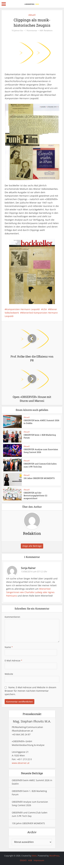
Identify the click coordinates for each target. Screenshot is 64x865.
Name (9, 647)
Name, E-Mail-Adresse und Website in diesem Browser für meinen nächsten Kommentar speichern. (30, 691)
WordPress (54, 855)
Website (9, 673)
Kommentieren (12, 616)
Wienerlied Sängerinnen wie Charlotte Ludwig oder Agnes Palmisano (30, 592)
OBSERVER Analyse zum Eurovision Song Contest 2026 (41, 451)
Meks (34, 855)
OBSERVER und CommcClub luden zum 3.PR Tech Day (40, 465)
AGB (30, 860)
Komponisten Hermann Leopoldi (23, 309)
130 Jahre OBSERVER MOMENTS (39, 478)
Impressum (39, 860)
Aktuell (32, 14)
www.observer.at (20, 762)
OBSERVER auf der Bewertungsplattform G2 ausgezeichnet (35, 495)
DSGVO (23, 860)
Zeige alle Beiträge (32, 545)
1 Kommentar (31, 30)
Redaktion (48, 30)
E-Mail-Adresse (13, 660)
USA (45, 309)
